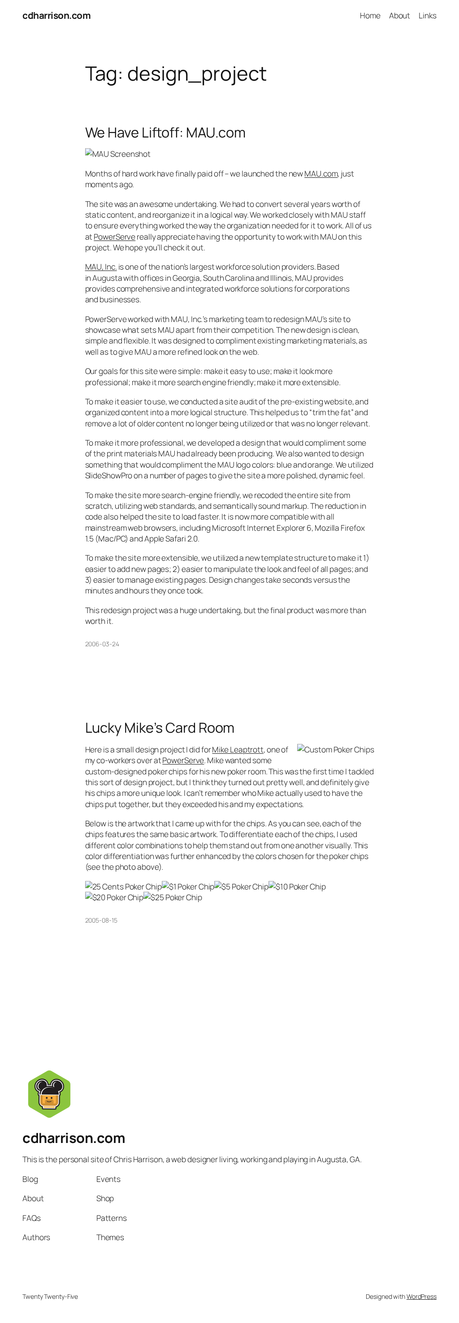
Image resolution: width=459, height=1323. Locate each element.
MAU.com (321, 173)
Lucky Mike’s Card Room (160, 727)
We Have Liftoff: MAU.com (165, 132)
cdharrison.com (56, 15)
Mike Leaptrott (238, 749)
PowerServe (114, 236)
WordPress (422, 1296)
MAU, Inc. (101, 266)
